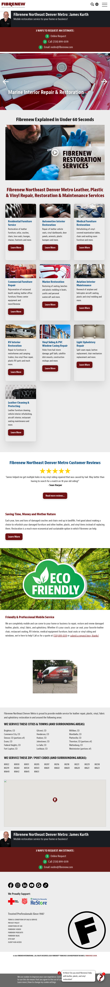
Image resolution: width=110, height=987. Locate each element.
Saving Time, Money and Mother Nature (30, 514)
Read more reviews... (55, 495)
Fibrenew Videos (14, 929)
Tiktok (46, 885)
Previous (6, 82)
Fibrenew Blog (14, 936)
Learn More (16, 247)
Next (104, 82)
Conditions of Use (15, 926)
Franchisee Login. (91, 956)
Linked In (25, 885)
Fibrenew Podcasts (15, 932)
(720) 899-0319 (60, 41)
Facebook (11, 885)
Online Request (58, 36)
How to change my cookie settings (42, 982)
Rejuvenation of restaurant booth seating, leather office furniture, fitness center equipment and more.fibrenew (20, 297)
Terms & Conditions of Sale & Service (22, 920)
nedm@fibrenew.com (62, 47)
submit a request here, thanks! (84, 635)
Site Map (11, 939)
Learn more (22, 982)
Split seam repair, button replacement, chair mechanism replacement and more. (89, 353)
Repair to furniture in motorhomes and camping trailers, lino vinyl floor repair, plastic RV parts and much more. (20, 357)
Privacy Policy (13, 923)
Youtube (32, 885)
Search (92, 4)
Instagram (18, 885)
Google (39, 885)
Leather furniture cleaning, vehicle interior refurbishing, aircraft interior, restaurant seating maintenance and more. (20, 417)
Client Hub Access (15, 942)
